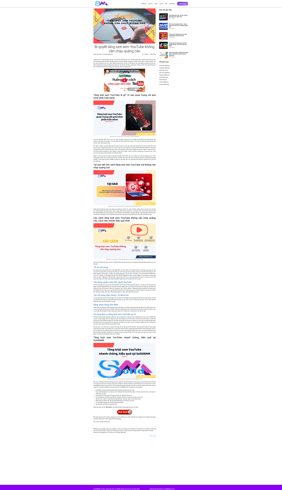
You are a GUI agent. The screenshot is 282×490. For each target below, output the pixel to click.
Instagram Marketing (164, 68)
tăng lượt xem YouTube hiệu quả (132, 430)
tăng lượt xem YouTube (117, 382)
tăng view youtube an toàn (113, 429)
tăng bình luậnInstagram (115, 418)
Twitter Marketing (163, 82)
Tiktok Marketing (163, 77)
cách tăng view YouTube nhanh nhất (117, 432)
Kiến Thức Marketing (164, 72)
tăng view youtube (101, 429)
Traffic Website (163, 79)
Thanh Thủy (153, 54)
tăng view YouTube (105, 141)
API (166, 3)
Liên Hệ (161, 3)
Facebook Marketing (164, 65)
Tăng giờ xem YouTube (144, 417)
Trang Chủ (143, 3)
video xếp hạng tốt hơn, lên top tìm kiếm (140, 146)
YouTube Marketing (108, 54)
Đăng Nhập (182, 4)
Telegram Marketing (164, 75)
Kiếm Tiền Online (97, 54)
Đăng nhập (172, 3)
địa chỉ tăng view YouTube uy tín (129, 429)
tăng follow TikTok (103, 418)
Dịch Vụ (150, 3)
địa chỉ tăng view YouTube (116, 430)
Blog (156, 3)
